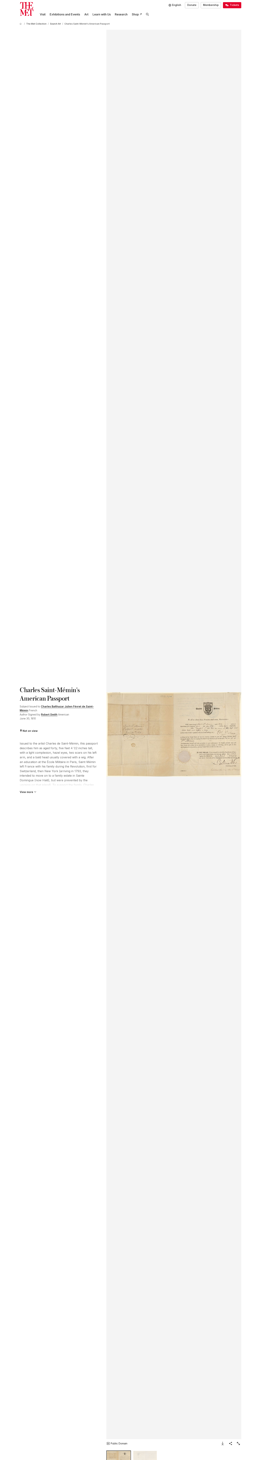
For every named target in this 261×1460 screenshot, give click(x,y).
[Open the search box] (147, 14)
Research (121, 14)
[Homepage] (27, 9)
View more (26, 791)
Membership (211, 4)
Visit (43, 14)
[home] (21, 23)
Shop (135, 14)
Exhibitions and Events (65, 14)
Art (86, 14)
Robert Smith (49, 714)
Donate (191, 4)
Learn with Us (102, 14)
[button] (173, 734)
